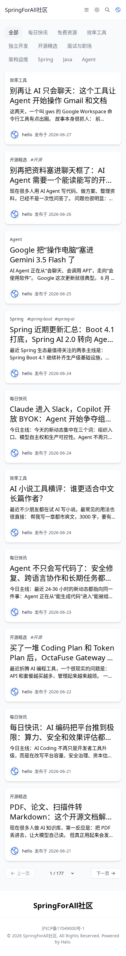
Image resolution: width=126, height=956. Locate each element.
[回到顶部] (112, 942)
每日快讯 (38, 32)
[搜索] (107, 10)
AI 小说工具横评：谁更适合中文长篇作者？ (62, 493)
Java (67, 59)
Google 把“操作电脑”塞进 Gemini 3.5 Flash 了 (52, 254)
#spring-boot (39, 319)
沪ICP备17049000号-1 (63, 928)
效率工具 (96, 32)
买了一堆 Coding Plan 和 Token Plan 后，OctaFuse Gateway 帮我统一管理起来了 (62, 657)
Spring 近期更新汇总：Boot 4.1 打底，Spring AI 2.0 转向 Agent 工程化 (62, 339)
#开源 (36, 160)
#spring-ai (65, 319)
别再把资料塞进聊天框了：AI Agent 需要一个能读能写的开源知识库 (61, 180)
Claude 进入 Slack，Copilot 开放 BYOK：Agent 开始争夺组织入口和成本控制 (61, 418)
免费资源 (67, 32)
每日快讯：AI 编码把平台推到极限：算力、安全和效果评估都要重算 (62, 737)
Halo (65, 942)
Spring (45, 59)
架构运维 (18, 59)
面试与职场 (79, 46)
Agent (89, 59)
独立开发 (18, 46)
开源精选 (47, 46)
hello (27, 134)
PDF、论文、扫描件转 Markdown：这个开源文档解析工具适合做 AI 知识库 (61, 816)
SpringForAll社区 (40, 936)
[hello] (15, 135)
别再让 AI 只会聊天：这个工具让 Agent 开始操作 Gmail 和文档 (63, 95)
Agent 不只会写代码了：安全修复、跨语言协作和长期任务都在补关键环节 (61, 578)
